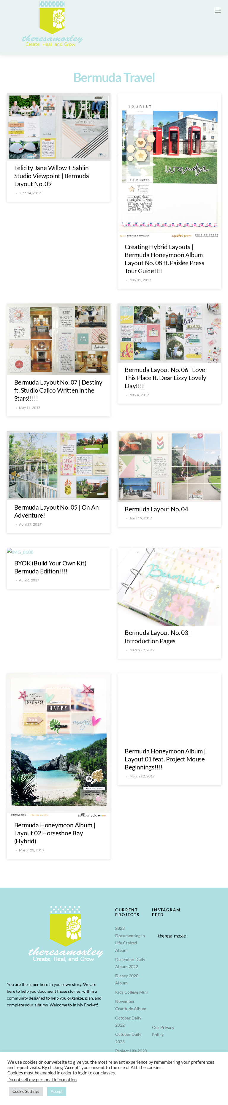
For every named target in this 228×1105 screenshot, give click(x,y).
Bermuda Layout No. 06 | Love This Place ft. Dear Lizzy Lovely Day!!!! (165, 377)
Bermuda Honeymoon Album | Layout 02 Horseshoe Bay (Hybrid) (54, 833)
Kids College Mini (131, 992)
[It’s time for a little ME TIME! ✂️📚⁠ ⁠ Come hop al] (159, 954)
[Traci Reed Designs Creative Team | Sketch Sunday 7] (159, 989)
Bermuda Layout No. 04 (156, 509)
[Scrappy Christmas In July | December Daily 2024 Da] (178, 989)
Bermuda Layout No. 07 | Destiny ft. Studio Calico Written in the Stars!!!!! (58, 390)
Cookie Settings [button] (25, 1091)
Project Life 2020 (131, 1050)
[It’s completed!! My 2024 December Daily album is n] (178, 966)
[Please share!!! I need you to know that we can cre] (159, 977)
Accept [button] (57, 1091)
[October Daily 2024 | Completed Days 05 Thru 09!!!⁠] (178, 954)
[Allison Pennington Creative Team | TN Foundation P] (159, 966)
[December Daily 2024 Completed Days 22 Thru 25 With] (178, 977)
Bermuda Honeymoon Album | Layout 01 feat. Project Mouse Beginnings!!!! (165, 759)
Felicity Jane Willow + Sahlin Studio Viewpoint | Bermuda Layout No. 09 (51, 175)
